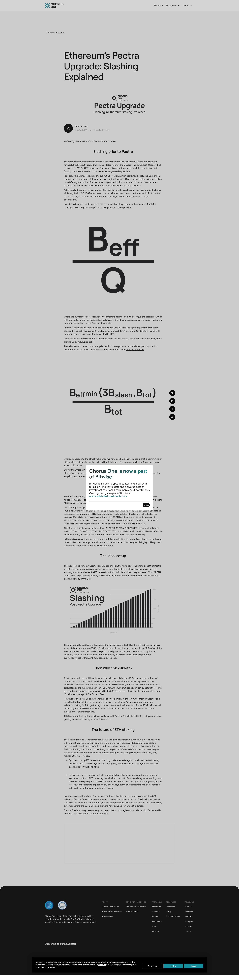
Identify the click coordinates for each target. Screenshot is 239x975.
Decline (173, 966)
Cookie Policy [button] (102, 965)
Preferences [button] (51, 967)
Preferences (152, 966)
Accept (193, 966)
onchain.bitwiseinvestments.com (108, 496)
